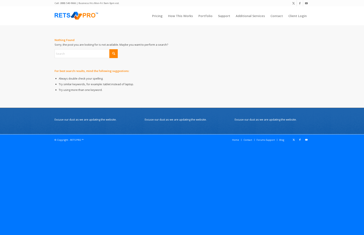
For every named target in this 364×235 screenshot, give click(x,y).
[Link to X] (293, 3)
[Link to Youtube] (306, 3)
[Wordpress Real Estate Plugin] (77, 15)
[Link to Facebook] (300, 3)
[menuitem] (157, 15)
